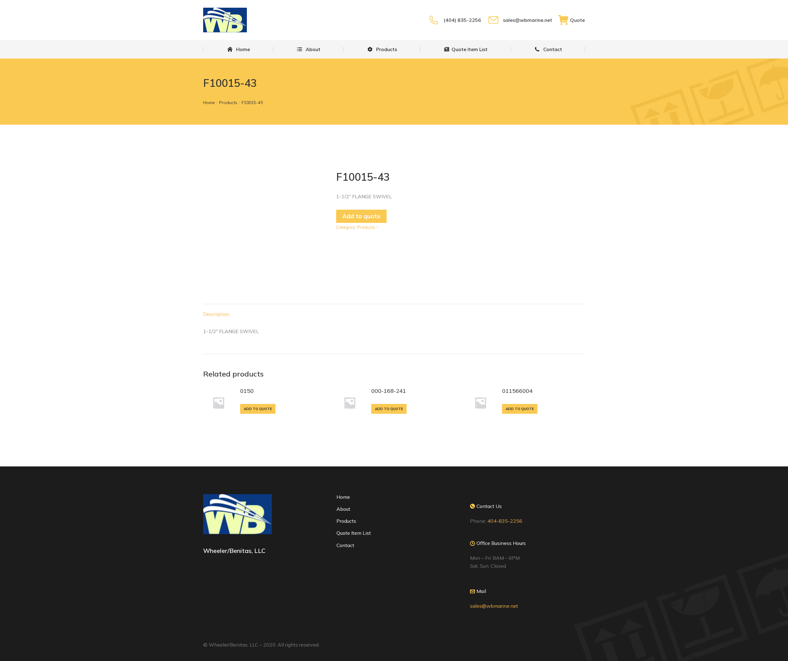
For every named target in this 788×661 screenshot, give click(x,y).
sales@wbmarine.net (527, 20)
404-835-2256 (504, 521)
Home (343, 497)
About (343, 509)
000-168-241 (388, 390)
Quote (577, 20)
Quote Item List (353, 533)
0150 (247, 390)
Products (366, 227)
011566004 (517, 390)
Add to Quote (258, 409)
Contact (345, 545)
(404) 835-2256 (462, 20)
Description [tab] (216, 314)
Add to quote (361, 216)
